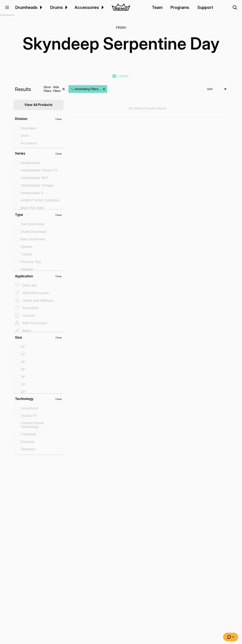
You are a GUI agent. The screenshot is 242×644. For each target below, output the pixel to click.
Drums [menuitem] (56, 7)
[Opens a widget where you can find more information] (230, 637)
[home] (121, 7)
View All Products (38, 105)
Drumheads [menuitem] (26, 7)
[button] (7, 7)
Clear (58, 119)
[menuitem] (40, 7)
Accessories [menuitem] (86, 7)
